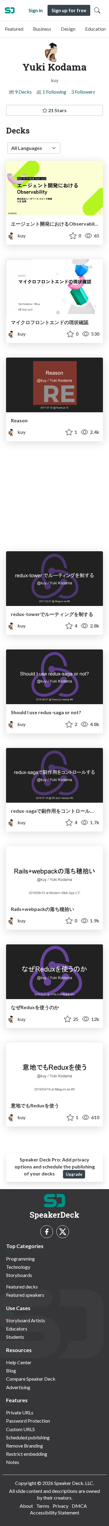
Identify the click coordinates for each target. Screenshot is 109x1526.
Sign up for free (68, 10)
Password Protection (28, 1421)
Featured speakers (25, 1295)
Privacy (60, 1506)
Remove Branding (24, 1445)
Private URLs (19, 1412)
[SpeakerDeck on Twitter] (62, 1231)
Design (68, 29)
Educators (16, 1328)
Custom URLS (20, 1429)
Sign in (35, 10)
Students (15, 1337)
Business (42, 29)
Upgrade (74, 1174)
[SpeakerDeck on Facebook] (46, 1231)
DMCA (79, 1506)
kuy (21, 235)
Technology (18, 1267)
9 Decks (23, 92)
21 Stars (57, 110)
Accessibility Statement (54, 1512)
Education (95, 29)
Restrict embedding (26, 1454)
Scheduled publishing (28, 1437)
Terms (42, 1506)
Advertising (18, 1387)
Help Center (18, 1362)
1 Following (54, 92)
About (26, 1506)
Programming (20, 1258)
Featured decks (22, 1286)
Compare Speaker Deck (30, 1379)
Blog (11, 1370)
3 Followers (83, 92)
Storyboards (19, 1275)
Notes (12, 1462)
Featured (14, 29)
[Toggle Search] (97, 10)
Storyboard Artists (25, 1320)
